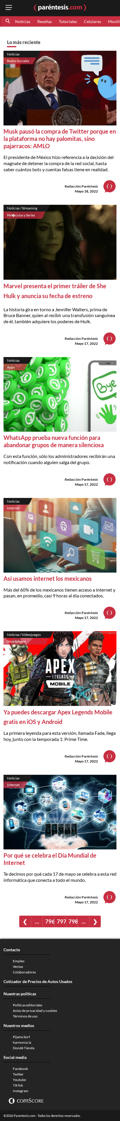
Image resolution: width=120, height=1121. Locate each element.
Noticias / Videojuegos (24, 634)
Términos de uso (25, 1016)
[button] (8, 21)
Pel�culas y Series (21, 215)
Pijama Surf (21, 1037)
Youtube (19, 1080)
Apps (11, 367)
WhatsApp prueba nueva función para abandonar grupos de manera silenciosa (53, 441)
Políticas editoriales (27, 1005)
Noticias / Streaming (22, 208)
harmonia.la (22, 1042)
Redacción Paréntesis (81, 186)
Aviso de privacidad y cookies (35, 1010)
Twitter (18, 1074)
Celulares (92, 21)
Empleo (18, 961)
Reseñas (44, 21)
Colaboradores (24, 972)
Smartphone (16, 641)
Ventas (18, 966)
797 (61, 921)
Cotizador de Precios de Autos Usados (37, 981)
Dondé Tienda (23, 1048)
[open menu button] (9, 8)
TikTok (18, 1085)
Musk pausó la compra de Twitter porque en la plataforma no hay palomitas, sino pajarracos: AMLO (59, 138)
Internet (13, 508)
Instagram (20, 1091)
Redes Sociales (18, 61)
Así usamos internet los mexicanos (47, 578)
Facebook (20, 1068)
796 (49, 921)
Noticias (22, 21)
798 (72, 921)
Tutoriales (68, 21)
